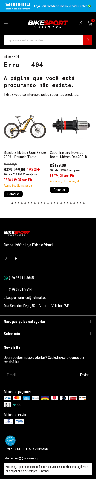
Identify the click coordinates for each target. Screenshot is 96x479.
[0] (89, 23)
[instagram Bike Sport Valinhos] (5, 259)
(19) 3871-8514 (18, 289)
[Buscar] (87, 40)
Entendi (44, 471)
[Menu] (6, 23)
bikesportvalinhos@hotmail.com (26, 297)
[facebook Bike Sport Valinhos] (16, 259)
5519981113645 (19, 278)
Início (7, 56)
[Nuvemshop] (22, 459)
